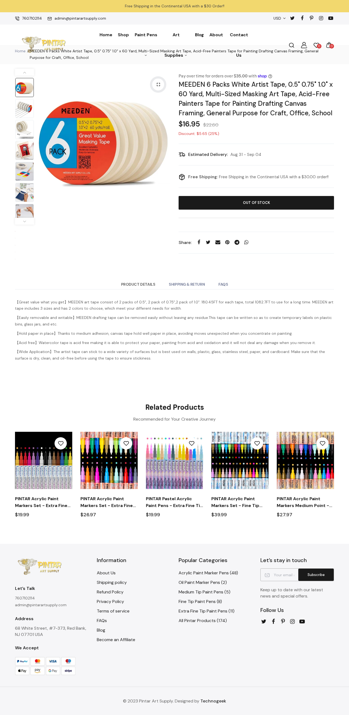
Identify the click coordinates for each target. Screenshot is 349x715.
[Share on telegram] (236, 242)
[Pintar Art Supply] (43, 45)
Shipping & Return (187, 284)
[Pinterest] (311, 18)
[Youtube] (330, 18)
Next (165, 139)
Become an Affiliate (116, 639)
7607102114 (32, 18)
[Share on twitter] (208, 242)
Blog (199, 35)
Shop (123, 35)
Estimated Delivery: (208, 154)
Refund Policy (110, 592)
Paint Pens (146, 35)
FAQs (223, 284)
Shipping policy (112, 582)
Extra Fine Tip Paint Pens (206, 611)
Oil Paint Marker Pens (203, 582)
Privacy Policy (110, 601)
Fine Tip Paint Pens (200, 601)
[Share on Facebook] (198, 242)
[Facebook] (302, 18)
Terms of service (113, 611)
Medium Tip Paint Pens (204, 592)
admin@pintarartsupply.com (80, 18)
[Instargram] (321, 18)
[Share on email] (217, 242)
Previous (42, 139)
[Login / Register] (304, 45)
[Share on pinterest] (227, 242)
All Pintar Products (203, 620)
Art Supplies (174, 45)
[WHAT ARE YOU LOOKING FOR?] (291, 45)
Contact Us (239, 45)
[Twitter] (292, 18)
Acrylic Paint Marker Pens (208, 573)
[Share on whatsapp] (246, 242)
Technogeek (213, 701)
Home (106, 35)
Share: (185, 242)
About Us (106, 573)
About (216, 35)
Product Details (138, 284)
